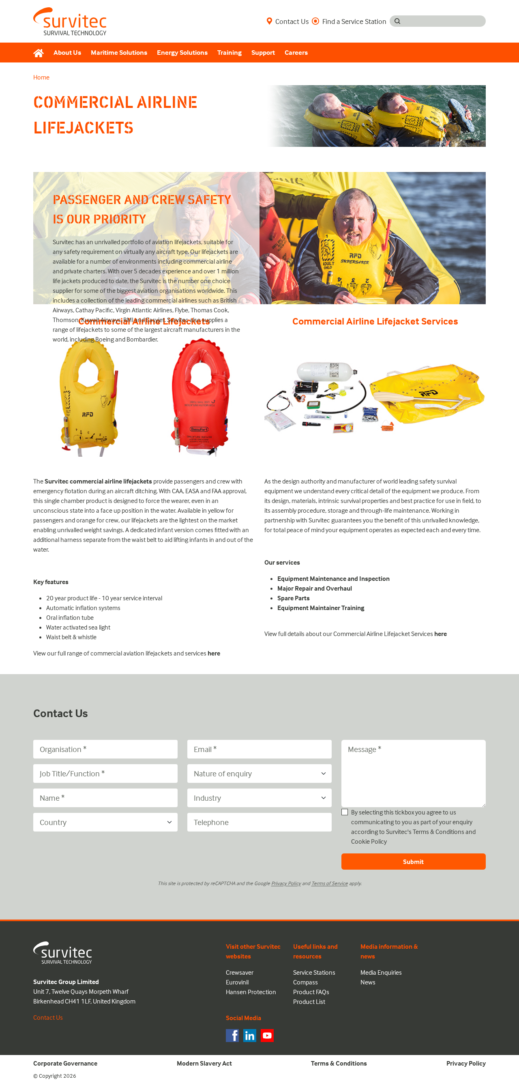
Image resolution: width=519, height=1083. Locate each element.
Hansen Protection (251, 992)
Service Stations (314, 972)
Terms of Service (329, 883)
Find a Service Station (354, 21)
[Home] (41, 53)
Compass (305, 982)
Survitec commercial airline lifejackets (98, 481)
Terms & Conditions (438, 831)
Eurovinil (237, 982)
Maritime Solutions (119, 52)
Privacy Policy (286, 883)
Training (229, 52)
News (367, 982)
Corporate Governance (65, 1063)
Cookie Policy (369, 841)
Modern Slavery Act (204, 1063)
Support (263, 52)
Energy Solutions (182, 52)
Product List (309, 1001)
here (214, 653)
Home (41, 77)
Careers (296, 52)
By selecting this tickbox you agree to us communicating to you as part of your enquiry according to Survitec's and (413, 826)
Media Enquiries (381, 972)
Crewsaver (239, 972)
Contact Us (292, 21)
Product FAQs (311, 992)
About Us (67, 52)
